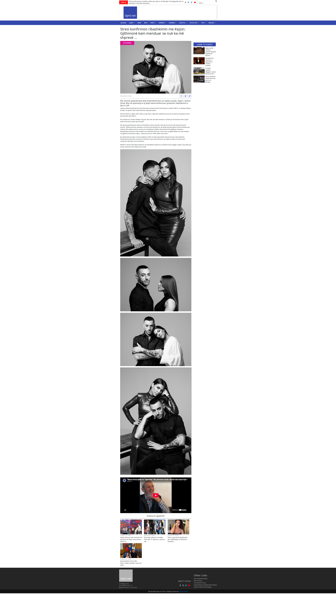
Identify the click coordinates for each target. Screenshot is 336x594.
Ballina (123, 23)
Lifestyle (182, 23)
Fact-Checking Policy (200, 579)
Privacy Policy (183, 591)
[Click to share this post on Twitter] (185, 96)
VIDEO (139, 23)
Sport (152, 23)
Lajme (131, 23)
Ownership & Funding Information (205, 585)
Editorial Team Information (203, 587)
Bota (145, 23)
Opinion (161, 23)
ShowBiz (172, 23)
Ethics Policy (198, 581)
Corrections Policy (200, 583)
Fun (202, 23)
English (211, 23)
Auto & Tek (193, 23)
